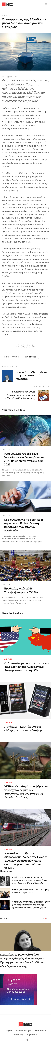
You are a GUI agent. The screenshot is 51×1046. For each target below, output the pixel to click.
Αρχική (9, 1030)
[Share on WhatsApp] (28, 347)
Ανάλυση (6, 15)
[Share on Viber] (33, 347)
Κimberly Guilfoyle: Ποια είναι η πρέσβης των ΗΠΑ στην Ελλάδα (30, 891)
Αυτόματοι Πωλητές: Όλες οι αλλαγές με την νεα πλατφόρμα (24, 728)
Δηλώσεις (32, 1035)
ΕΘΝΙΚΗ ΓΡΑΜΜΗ (12, 357)
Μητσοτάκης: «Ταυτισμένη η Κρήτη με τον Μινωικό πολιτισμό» (31, 375)
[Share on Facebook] (18, 347)
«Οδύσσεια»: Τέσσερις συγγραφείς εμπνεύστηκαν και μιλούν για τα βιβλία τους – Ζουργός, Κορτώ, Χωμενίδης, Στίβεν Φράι (30, 880)
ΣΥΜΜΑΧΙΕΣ (30, 357)
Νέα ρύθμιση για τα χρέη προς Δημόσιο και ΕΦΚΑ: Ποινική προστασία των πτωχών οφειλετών (23, 525)
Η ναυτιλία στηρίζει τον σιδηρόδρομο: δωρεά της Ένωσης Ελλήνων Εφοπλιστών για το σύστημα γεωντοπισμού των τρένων (25, 860)
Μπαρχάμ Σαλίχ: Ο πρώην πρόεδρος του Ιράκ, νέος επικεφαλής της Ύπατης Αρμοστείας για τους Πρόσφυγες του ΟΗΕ (31, 905)
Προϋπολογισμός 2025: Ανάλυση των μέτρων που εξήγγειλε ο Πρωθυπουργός (20, 395)
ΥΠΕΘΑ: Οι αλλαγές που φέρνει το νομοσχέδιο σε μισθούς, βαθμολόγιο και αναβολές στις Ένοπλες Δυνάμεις (26, 792)
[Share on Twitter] (23, 347)
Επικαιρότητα (23, 1030)
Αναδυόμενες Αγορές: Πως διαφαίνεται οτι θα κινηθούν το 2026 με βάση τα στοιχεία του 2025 (24, 459)
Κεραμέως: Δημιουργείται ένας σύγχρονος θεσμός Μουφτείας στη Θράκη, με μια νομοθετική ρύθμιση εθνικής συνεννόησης (22, 960)
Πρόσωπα (40, 1030)
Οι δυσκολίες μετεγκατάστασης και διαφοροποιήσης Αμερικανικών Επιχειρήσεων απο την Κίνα (26, 667)
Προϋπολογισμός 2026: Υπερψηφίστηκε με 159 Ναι (21, 590)
